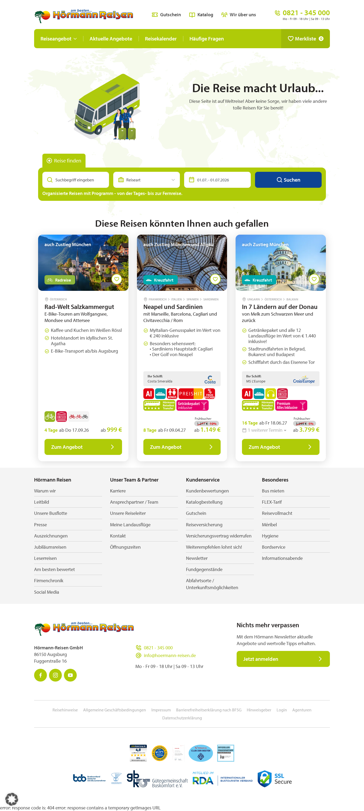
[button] (11, 799)
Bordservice (273, 547)
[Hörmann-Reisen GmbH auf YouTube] (70, 675)
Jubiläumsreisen (50, 547)
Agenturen (302, 709)
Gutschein (170, 14)
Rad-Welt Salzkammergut (79, 307)
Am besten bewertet (54, 569)
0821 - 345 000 (158, 648)
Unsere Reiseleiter (128, 513)
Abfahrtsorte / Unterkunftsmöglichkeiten (212, 583)
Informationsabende (282, 558)
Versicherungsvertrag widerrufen (219, 536)
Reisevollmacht (277, 513)
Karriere (118, 491)
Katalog (205, 14)
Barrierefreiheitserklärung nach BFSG (208, 709)
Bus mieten (273, 491)
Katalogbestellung (204, 502)
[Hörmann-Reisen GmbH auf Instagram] (55, 675)
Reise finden (67, 160)
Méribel (269, 524)
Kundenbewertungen (207, 491)
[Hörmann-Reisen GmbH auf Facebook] (40, 675)
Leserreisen (45, 558)
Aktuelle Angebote (111, 38)
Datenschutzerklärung (182, 717)
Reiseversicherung (204, 524)
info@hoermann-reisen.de (170, 655)
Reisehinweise (65, 709)
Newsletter (197, 558)
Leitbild (41, 502)
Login (282, 709)
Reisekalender (161, 38)
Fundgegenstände (204, 569)
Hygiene (270, 536)
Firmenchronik (48, 580)
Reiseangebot (56, 38)
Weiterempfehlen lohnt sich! (214, 547)
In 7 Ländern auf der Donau (280, 307)
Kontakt (118, 536)
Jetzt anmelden (260, 658)
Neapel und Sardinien (173, 307)
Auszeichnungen (51, 536)
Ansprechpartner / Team (134, 502)
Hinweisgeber (259, 709)
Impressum (161, 709)
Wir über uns (243, 14)
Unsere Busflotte (50, 513)
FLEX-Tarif (272, 502)
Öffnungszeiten (125, 547)
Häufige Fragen (206, 38)
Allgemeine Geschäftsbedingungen (114, 709)
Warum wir (45, 491)
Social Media (46, 592)
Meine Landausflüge (130, 524)
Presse (40, 524)
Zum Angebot (67, 446)
